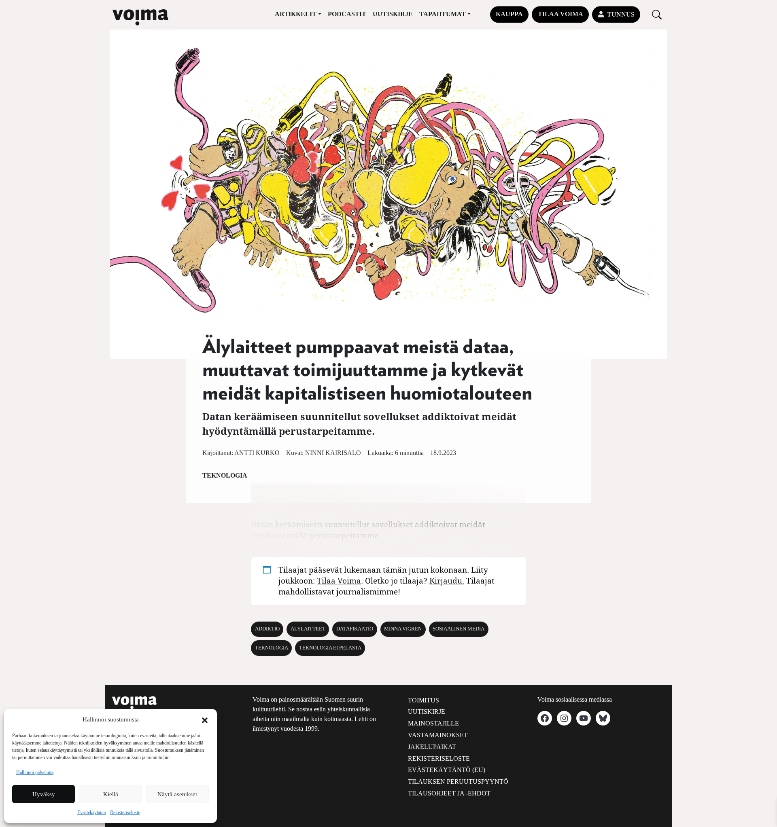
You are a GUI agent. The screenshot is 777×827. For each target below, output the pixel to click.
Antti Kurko (257, 452)
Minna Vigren (403, 629)
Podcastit (347, 14)
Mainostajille (433, 723)
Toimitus (423, 700)
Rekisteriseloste (125, 812)
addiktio (267, 629)
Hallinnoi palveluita (34, 772)
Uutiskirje (393, 14)
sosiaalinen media (458, 629)
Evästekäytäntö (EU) (446, 769)
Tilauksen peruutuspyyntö (458, 781)
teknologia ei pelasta (330, 648)
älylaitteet (308, 629)
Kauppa (509, 14)
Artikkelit (295, 14)
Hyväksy (43, 794)
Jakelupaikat (432, 746)
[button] (205, 719)
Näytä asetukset (177, 794)
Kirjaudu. (446, 580)
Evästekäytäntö (91, 812)
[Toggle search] (657, 14)
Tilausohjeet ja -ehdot (449, 793)
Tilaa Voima (560, 14)
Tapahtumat (442, 14)
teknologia (271, 648)
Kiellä (110, 794)
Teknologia (224, 475)
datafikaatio (354, 629)
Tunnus (621, 14)
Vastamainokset (438, 735)
